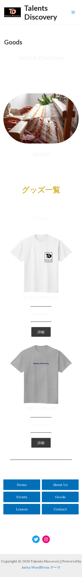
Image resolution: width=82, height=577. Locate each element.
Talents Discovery (40, 12)
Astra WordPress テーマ (41, 567)
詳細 (41, 332)
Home (22, 485)
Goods (60, 497)
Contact (60, 509)
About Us (60, 485)
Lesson (22, 509)
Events (21, 497)
